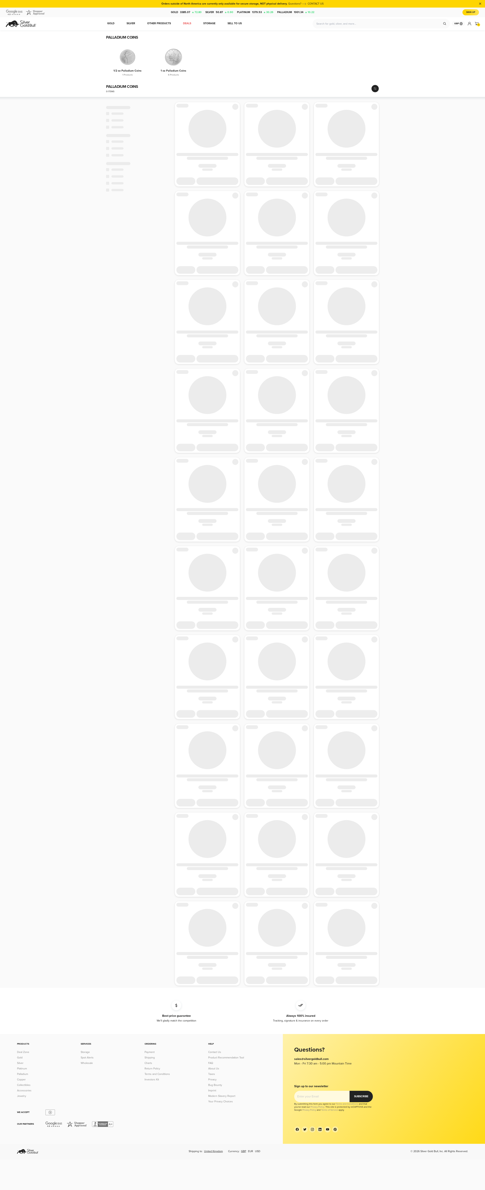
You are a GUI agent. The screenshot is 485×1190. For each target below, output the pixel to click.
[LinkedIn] (320, 1129)
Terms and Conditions (157, 1074)
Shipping (150, 1057)
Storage (85, 1052)
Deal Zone (23, 1052)
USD (257, 1151)
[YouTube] (328, 1129)
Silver (219, 12)
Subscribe (361, 1096)
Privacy (212, 1079)
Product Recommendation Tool (226, 1057)
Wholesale (87, 1063)
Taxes (211, 1074)
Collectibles (24, 1085)
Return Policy (152, 1068)
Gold (186, 12)
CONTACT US (316, 3)
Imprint (212, 1090)
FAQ (210, 1063)
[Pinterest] (335, 1129)
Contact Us (214, 1052)
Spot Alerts (87, 1057)
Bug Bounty (215, 1085)
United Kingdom (213, 1151)
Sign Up (470, 12)
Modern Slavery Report (221, 1096)
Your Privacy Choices (220, 1101)
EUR (250, 1151)
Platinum (255, 12)
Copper (21, 1079)
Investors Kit (152, 1079)
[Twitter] (305, 1129)
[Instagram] (312, 1129)
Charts (148, 1063)
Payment (150, 1052)
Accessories (24, 1090)
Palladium (295, 12)
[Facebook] (297, 1129)
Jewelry (21, 1096)
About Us (213, 1068)
